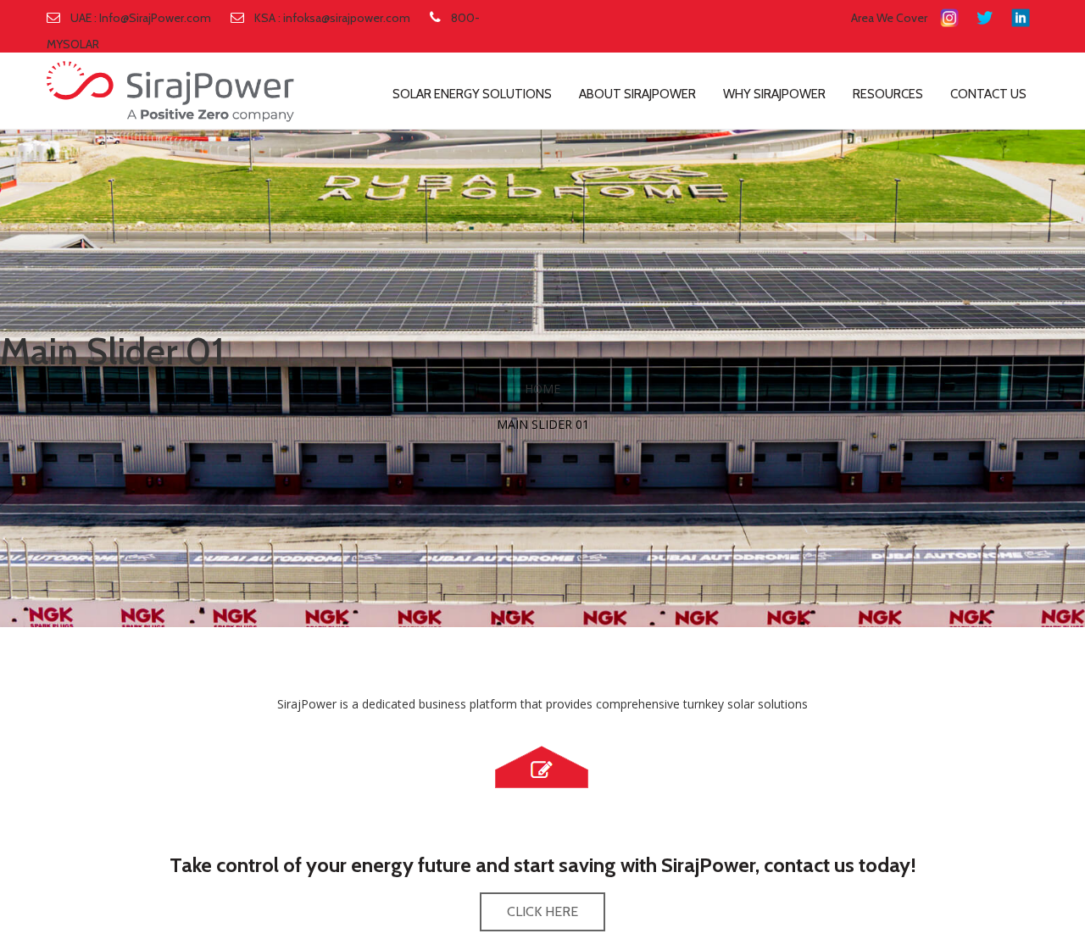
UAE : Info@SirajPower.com (140, 17)
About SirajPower (637, 94)
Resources (888, 94)
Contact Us (988, 94)
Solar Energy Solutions (472, 94)
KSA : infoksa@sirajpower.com (332, 17)
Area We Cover (889, 17)
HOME (542, 389)
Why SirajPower (774, 94)
